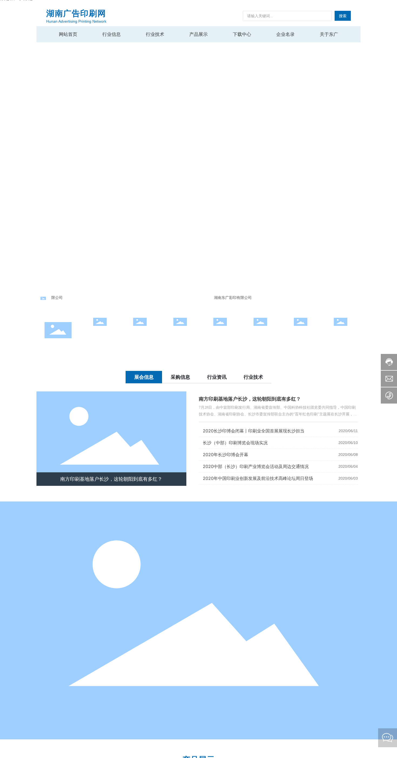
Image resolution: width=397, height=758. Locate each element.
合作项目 (140, 332)
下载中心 (260, 332)
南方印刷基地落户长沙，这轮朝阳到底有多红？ (111, 479)
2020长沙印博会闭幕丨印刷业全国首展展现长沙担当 (253, 430)
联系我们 (300, 332)
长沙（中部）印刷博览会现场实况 (235, 442)
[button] (383, 146)
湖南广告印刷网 (76, 13)
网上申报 (100, 332)
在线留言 (340, 332)
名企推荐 (180, 332)
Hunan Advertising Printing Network (76, 21)
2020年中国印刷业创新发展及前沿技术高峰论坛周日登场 (258, 478)
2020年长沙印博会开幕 (225, 454)
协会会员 (220, 332)
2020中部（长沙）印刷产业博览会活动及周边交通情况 (256, 466)
